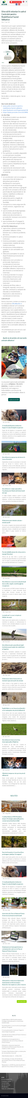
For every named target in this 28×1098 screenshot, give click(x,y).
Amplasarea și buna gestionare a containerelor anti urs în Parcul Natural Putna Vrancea (12, 949)
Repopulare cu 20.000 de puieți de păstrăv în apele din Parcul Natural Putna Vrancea (14, 1065)
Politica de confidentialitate (7, 1088)
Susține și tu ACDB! (14, 399)
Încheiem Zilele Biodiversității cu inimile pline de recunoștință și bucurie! (14, 1052)
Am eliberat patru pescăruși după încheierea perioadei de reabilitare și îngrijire (13, 647)
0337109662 (6, 1083)
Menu (26, 1)
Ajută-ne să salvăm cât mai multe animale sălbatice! (14, 339)
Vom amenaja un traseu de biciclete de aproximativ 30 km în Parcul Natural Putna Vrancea (13, 1060)
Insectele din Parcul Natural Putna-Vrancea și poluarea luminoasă (14, 1035)
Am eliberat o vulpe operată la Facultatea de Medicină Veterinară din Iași (13, 491)
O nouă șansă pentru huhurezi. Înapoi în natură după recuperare (13, 1031)
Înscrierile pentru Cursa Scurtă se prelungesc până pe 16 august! (14, 1026)
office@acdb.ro (17, 304)
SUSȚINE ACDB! (17, 2)
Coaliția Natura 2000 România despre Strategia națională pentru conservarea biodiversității (13, 819)
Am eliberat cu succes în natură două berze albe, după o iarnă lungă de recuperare (14, 584)
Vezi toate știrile (22, 1001)
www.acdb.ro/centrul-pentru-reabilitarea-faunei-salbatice (13, 107)
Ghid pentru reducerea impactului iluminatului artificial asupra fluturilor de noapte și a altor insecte (14, 982)
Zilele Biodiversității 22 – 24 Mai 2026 (12, 1056)
